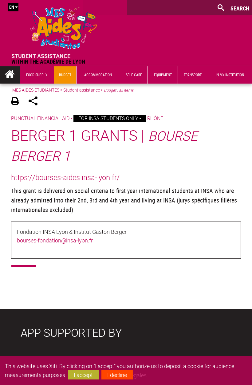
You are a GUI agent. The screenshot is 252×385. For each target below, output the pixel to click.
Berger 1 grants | (104, 145)
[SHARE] (35, 102)
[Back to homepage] (63, 26)
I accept (83, 375)
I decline (117, 375)
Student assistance (81, 90)
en (11, 7)
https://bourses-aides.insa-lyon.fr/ (65, 177)
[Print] (17, 102)
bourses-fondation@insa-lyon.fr (55, 240)
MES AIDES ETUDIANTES (35, 90)
